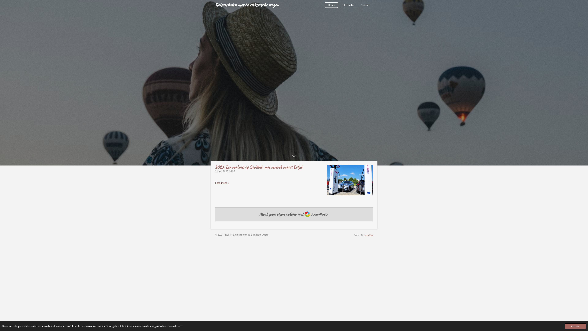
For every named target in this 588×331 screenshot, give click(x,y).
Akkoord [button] (575, 326)
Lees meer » (222, 183)
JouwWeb (369, 235)
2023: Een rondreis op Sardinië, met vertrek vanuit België (258, 167)
